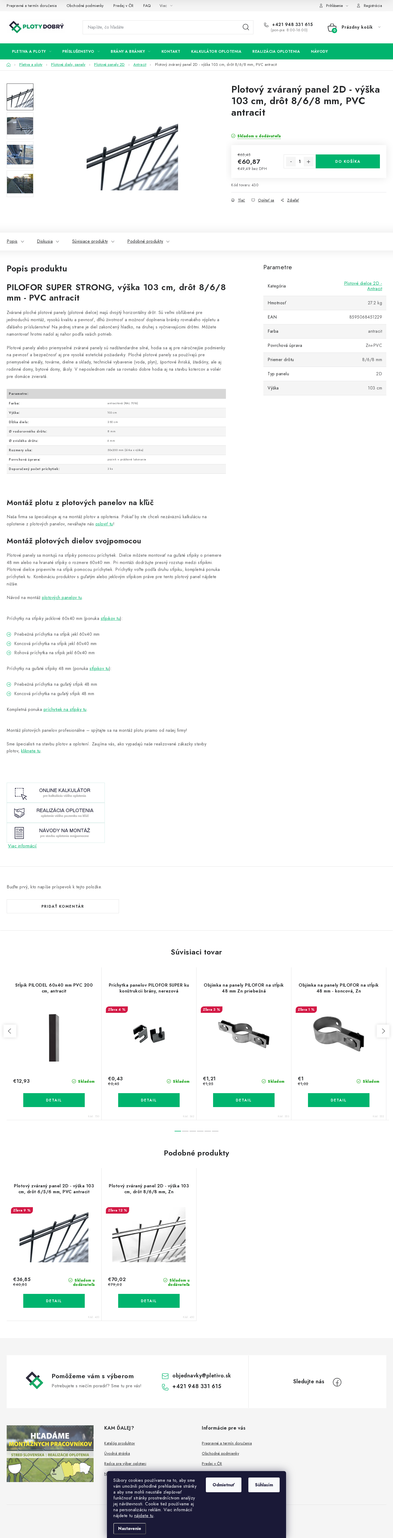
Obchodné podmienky (85, 5)
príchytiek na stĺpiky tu (65, 709)
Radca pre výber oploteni (125, 1463)
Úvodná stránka (117, 1453)
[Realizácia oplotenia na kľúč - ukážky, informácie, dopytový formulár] (56, 812)
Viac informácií (22, 846)
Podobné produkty (145, 241)
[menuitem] (32, 51)
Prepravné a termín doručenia (32, 5)
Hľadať (245, 27)
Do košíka (348, 161)
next (383, 1031)
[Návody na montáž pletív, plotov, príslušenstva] (56, 832)
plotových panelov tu (62, 597)
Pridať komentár (62, 906)
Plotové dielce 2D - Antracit (363, 286)
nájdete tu (143, 1516)
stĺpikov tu (110, 618)
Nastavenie (129, 1528)
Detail (54, 1100)
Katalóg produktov (119, 1443)
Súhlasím (264, 1485)
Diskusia (45, 241)
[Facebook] (337, 1382)
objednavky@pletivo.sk (201, 1376)
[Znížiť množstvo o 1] (291, 161)
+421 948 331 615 (292, 24)
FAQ (147, 5)
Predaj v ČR (123, 5)
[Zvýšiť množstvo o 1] (308, 161)
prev (9, 1031)
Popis (12, 241)
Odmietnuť (224, 1485)
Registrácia (373, 5)
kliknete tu (31, 751)
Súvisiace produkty (90, 241)
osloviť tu (104, 524)
